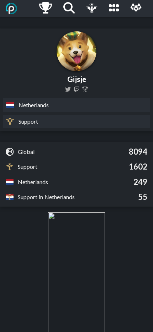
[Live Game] (91, 8)
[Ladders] (45, 8)
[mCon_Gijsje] (68, 89)
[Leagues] (114, 8)
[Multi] (136, 8)
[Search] (69, 8)
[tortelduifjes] (76, 89)
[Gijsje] (85, 89)
